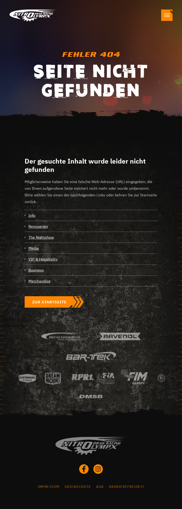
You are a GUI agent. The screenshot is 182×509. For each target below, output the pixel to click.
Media (33, 248)
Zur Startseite (49, 302)
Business (36, 270)
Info (31, 215)
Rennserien (38, 226)
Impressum (48, 487)
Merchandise (39, 281)
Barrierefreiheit (126, 487)
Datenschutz (78, 487)
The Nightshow (41, 237)
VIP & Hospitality (43, 259)
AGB (100, 487)
